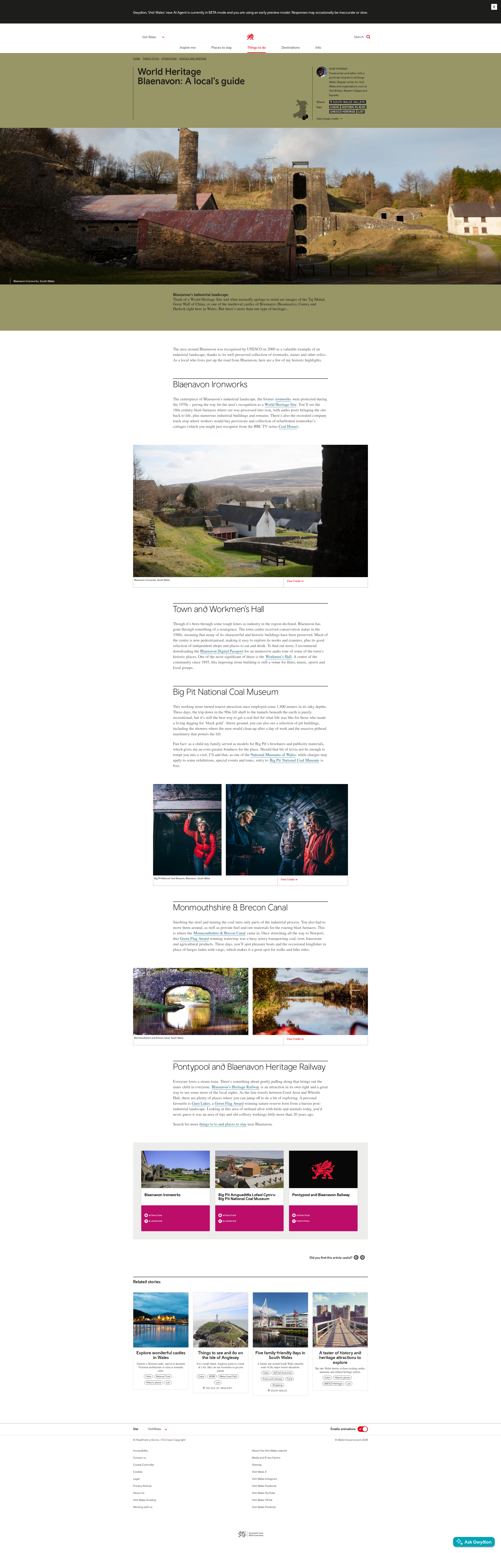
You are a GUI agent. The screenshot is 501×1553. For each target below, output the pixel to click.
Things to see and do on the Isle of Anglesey (220, 1355)
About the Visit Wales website (269, 1450)
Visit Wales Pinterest (264, 1507)
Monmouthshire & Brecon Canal (220, 933)
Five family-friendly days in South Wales (280, 1355)
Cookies (137, 1471)
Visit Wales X (259, 1471)
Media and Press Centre (266, 1457)
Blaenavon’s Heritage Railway (235, 1086)
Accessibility (140, 1450)
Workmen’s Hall (279, 656)
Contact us (139, 1457)
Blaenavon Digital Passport (221, 651)
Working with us (142, 1507)
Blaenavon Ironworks (162, 1194)
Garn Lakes (201, 1103)
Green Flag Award (194, 938)
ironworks (283, 399)
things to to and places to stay (222, 1124)
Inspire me (188, 47)
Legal (136, 1478)
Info (318, 47)
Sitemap (257, 1464)
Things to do (256, 47)
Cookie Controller (143, 1464)
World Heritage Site (280, 404)
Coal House (288, 426)
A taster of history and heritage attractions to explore (340, 1357)
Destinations (290, 47)
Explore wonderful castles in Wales (160, 1355)
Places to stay (221, 47)
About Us (138, 1492)
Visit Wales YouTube (263, 1492)
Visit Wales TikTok (262, 1500)
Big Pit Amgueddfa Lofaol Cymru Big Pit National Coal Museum (246, 1196)
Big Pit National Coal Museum (294, 760)
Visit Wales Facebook (264, 1485)
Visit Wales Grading (144, 1500)
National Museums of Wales (273, 754)
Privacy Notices (142, 1485)
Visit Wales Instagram (264, 1478)
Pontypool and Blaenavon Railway (321, 1194)
